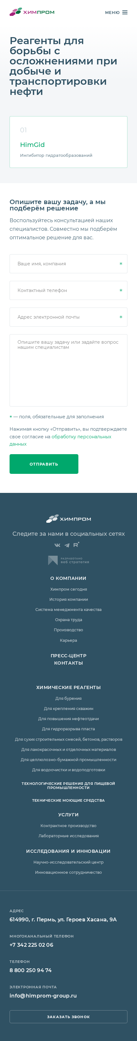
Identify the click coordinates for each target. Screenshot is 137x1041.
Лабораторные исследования (69, 835)
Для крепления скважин (68, 708)
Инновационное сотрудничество (68, 872)
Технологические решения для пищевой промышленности (68, 785)
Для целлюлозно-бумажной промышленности (68, 759)
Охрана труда (68, 619)
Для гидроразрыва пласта (68, 728)
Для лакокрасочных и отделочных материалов (68, 749)
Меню (112, 12)
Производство (68, 629)
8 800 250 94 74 (31, 970)
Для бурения (68, 698)
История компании (68, 599)
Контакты (68, 663)
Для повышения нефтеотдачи (68, 718)
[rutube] (76, 544)
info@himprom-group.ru (43, 995)
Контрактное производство (68, 825)
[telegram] (67, 545)
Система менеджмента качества (68, 609)
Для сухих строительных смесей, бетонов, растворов (68, 739)
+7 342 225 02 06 (31, 944)
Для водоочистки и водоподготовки (68, 769)
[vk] (57, 545)
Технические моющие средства (68, 800)
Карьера (68, 640)
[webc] (68, 563)
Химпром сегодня (68, 589)
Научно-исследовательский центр (68, 862)
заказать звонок (68, 1016)
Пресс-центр (68, 656)
